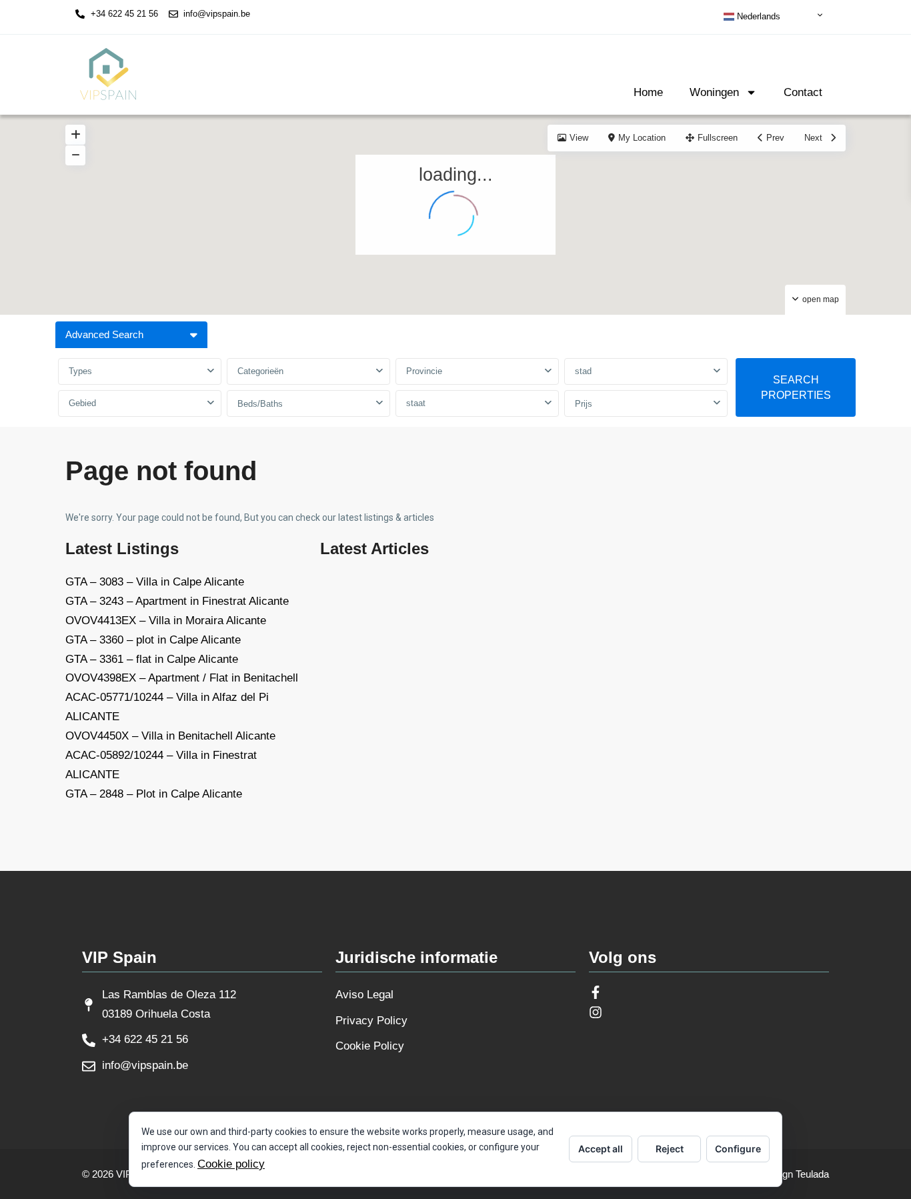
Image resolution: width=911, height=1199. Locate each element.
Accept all (600, 1148)
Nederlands (757, 16)
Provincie (424, 371)
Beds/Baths (260, 404)
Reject (670, 1148)
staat (415, 403)
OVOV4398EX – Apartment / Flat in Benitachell (181, 678)
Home (648, 92)
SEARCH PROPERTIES (796, 387)
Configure (738, 1148)
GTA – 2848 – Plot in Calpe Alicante (153, 794)
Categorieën (260, 371)
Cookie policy (231, 1164)
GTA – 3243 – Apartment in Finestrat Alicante (177, 601)
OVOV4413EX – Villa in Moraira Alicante (165, 620)
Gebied (82, 403)
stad (583, 371)
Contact (803, 92)
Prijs (583, 404)
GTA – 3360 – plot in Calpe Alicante (153, 640)
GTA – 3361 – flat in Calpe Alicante (151, 659)
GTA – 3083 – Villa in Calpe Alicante (154, 581)
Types (80, 371)
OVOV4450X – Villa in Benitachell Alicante (170, 736)
